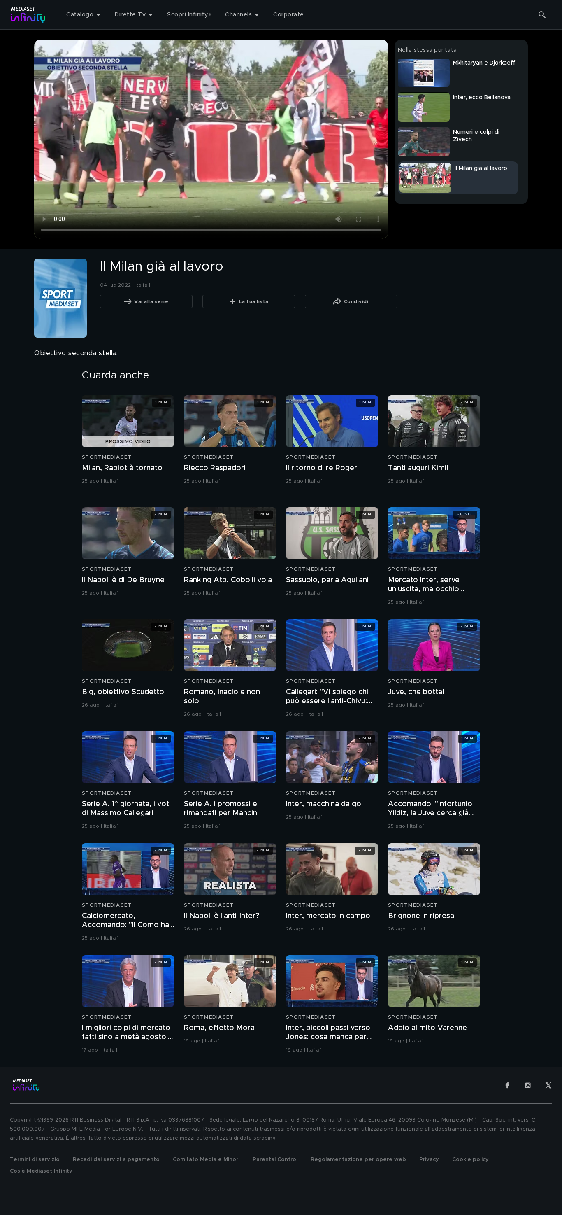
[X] (548, 1085)
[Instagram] (528, 1085)
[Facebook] (507, 1085)
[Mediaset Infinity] (28, 14)
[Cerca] (542, 15)
